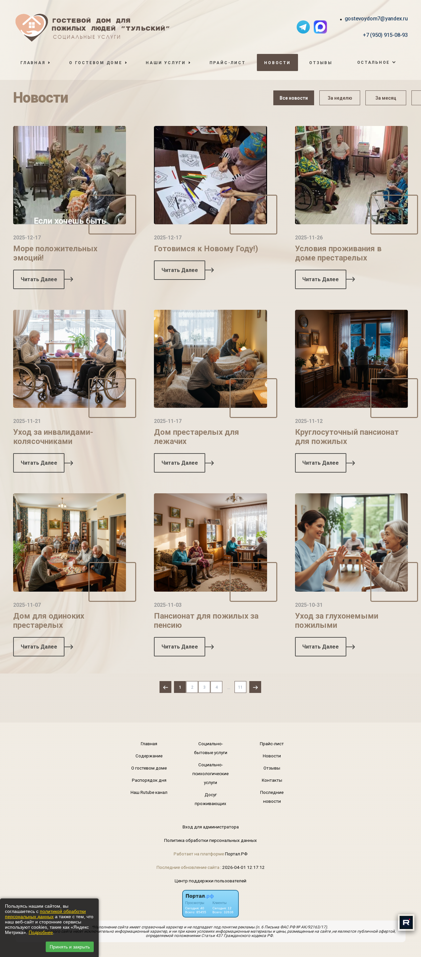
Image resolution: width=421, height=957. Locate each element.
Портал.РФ (236, 853)
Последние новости (272, 797)
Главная (149, 743)
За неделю (340, 98)
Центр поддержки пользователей (210, 880)
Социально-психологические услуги (210, 773)
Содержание (149, 755)
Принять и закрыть (70, 946)
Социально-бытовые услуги (210, 748)
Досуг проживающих (210, 799)
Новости (277, 63)
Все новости (294, 98)
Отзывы (321, 63)
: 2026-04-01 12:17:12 (242, 867)
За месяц (385, 98)
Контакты (272, 780)
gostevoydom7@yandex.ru (376, 18)
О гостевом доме (149, 768)
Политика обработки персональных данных (210, 840)
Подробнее (41, 932)
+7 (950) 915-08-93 (385, 35)
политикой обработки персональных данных (45, 914)
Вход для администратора (211, 826)
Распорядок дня (149, 780)
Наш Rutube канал (149, 792)
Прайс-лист (228, 63)
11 (240, 687)
